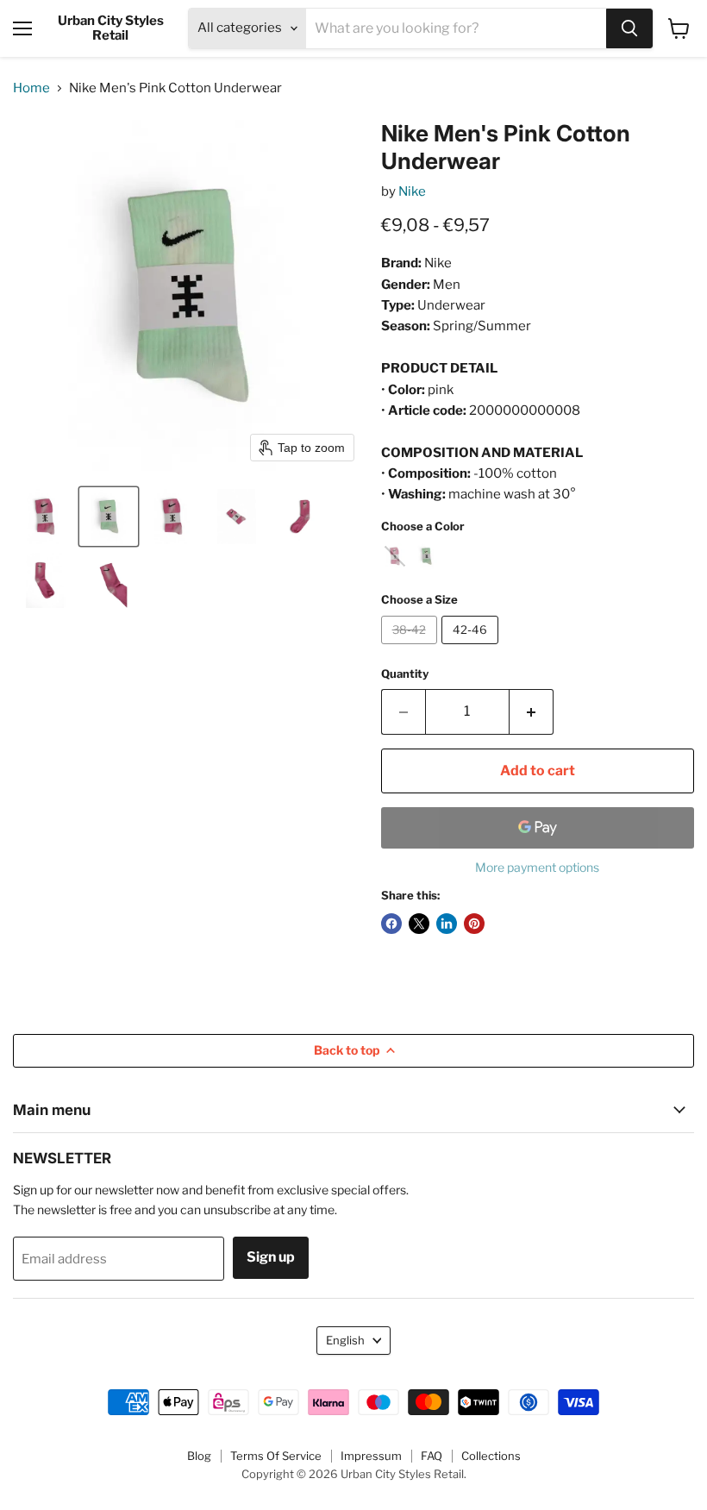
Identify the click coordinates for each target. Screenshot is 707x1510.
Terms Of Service (276, 1456)
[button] (45, 516)
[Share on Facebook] (391, 923)
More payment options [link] (537, 867)
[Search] (629, 28)
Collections (491, 1456)
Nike (412, 191)
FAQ (431, 1456)
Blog (199, 1456)
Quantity (405, 673)
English (345, 1340)
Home (31, 88)
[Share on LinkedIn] (446, 923)
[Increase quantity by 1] (532, 711)
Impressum (371, 1456)
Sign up (271, 1257)
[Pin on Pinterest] (474, 923)
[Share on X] (419, 923)
